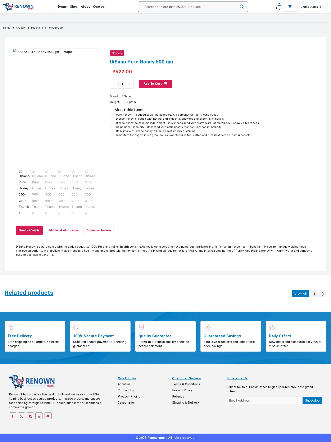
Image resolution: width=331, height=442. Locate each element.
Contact (99, 6)
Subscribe (312, 400)
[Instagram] (39, 415)
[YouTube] (48, 415)
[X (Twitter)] (21, 415)
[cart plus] (129, 83)
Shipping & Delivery (186, 402)
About (85, 6)
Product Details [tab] (29, 230)
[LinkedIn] (30, 415)
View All (300, 293)
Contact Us (126, 390)
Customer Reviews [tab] (99, 230)
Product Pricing (129, 396)
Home (62, 6)
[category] (55, 18)
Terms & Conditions (186, 384)
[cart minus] (114, 83)
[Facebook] (12, 415)
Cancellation (127, 402)
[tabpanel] (165, 251)
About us (124, 384)
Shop (74, 6)
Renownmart (157, 438)
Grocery (20, 27)
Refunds (178, 396)
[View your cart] (290, 7)
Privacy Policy (182, 390)
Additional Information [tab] (63, 230)
